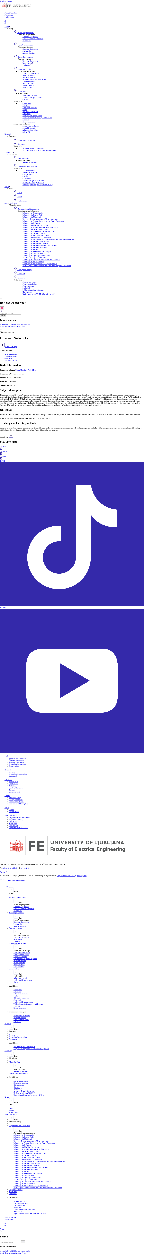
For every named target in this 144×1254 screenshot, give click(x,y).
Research (7, 134)
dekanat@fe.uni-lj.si (9, 868)
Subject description (11, 356)
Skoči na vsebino (6, 1)
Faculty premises (28, 286)
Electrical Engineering (30, 37)
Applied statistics (28, 53)
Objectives (8, 358)
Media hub (21, 274)
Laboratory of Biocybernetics (32, 213)
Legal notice (61, 876)
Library (7, 796)
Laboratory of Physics (30, 249)
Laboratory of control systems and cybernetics (38, 231)
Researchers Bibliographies (27, 166)
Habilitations (27, 292)
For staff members (10, 13)
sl (5, 21)
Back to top (4, 437)
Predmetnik (4, 324)
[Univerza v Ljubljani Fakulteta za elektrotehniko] (17, 9)
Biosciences (26, 63)
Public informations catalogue (33, 290)
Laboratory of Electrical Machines (34, 247)
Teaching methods (10, 360)
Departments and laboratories (19, 818)
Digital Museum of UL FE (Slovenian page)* (38, 294)
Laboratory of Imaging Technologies (35, 243)
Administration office (30, 75)
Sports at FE (13, 784)
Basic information (10, 354)
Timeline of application (30, 73)
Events (19, 197)
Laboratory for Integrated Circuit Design (36, 237)
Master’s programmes (16, 760)
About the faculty (10, 203)
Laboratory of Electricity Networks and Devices (39, 245)
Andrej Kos (32, 370)
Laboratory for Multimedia (31, 217)
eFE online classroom (30, 112)
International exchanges (25, 69)
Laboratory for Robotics (31, 223)
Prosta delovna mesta (7, 326)
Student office (22, 91)
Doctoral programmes (25, 57)
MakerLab (12, 786)
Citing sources (27, 174)
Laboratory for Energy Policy (32, 215)
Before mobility (28, 83)
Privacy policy (82, 876)
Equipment (21, 144)
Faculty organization (29, 284)
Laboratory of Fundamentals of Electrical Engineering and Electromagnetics (49, 239)
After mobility (27, 87)
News (6, 187)
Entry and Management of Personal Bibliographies (40, 150)
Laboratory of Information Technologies (36, 251)
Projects (12, 772)
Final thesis (26, 114)
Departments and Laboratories (33, 148)
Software (25, 120)
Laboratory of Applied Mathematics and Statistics (39, 227)
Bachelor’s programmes (17, 758)
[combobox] (10, 313)
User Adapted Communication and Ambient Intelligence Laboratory (46, 266)
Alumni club (13, 782)
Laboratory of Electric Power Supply (35, 241)
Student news (22, 201)
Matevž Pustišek (21, 370)
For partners (8, 15)
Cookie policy (71, 876)
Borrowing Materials (29, 162)
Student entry (9, 17)
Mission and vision (29, 282)
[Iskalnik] (1, 298)
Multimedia (26, 41)
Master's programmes (25, 45)
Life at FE (26, 106)
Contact (25, 100)
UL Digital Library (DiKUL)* (33, 183)
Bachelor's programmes (25, 33)
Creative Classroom (16, 788)
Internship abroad (28, 81)
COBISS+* (26, 179)
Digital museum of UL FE (18, 828)
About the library (23, 158)
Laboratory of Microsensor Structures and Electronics (41, 260)
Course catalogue (11, 347)
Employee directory (29, 122)
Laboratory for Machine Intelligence (35, 225)
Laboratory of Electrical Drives (33, 233)
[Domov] (0, 333)
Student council (14, 792)
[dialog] (72, 314)
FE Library (8, 152)
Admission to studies (29, 95)
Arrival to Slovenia (29, 77)
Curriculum (26, 104)
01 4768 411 (25, 868)
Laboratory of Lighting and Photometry (36, 256)
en (5, 23)
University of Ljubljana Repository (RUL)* (37, 185)
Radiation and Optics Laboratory (34, 258)
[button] (4, 324)
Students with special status (32, 97)
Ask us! (3, 872)
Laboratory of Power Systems (33, 262)
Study (6, 27)
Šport (23, 326)
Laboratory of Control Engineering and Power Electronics (43, 221)
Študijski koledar (15, 324)
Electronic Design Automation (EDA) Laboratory (40, 219)
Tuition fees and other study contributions (37, 118)
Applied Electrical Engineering (33, 39)
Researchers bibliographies (18, 804)
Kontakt (18, 326)
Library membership (29, 170)
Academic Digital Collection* (33, 181)
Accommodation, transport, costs (34, 79)
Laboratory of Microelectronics (33, 253)
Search (3, 316)
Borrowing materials (29, 172)
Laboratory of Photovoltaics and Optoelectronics (39, 264)
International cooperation (26, 140)
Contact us (21, 278)
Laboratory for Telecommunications (35, 229)
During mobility (28, 85)
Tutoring (12, 790)
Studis (24, 110)
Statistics (25, 65)
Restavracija (25, 324)
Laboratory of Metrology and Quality (35, 235)
